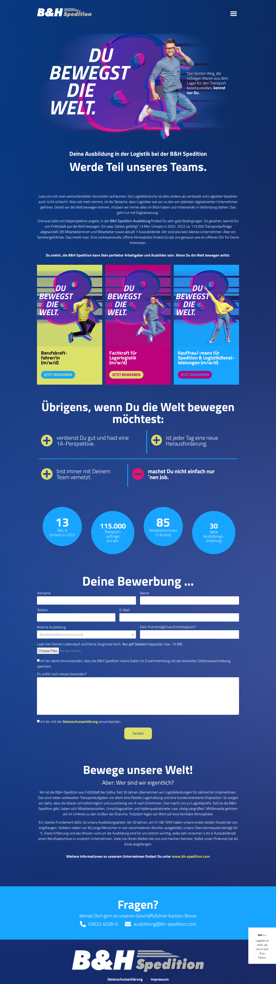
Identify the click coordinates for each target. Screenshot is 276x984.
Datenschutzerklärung (80, 721)
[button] (233, 13)
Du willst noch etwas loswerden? (62, 674)
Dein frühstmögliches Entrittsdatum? (168, 627)
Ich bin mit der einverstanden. (80, 721)
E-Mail (124, 610)
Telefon (42, 610)
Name (145, 593)
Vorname (44, 593)
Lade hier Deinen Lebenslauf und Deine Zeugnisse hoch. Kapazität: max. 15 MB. (110, 644)
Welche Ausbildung (51, 627)
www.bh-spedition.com (191, 856)
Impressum (160, 979)
